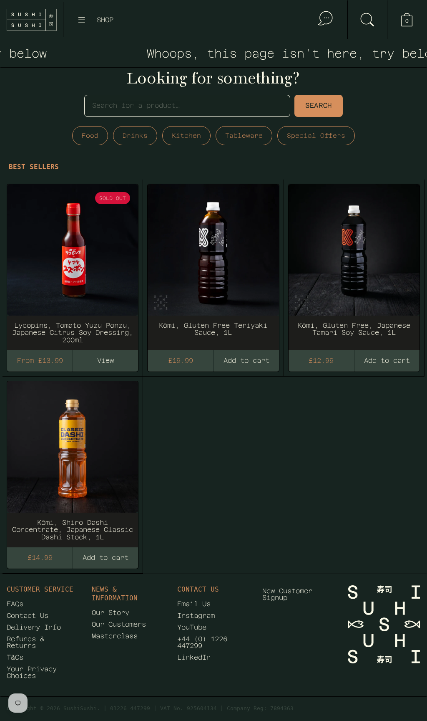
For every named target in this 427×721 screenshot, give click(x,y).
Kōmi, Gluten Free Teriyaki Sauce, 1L (213, 263)
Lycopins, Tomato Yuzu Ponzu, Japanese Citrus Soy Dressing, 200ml (73, 263)
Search (318, 105)
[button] (367, 19)
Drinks (135, 135)
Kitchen (186, 135)
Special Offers (316, 135)
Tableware (244, 135)
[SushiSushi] (32, 19)
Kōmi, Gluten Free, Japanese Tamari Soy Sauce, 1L (354, 263)
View (105, 360)
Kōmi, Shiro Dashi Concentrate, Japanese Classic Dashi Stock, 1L (73, 460)
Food (90, 135)
